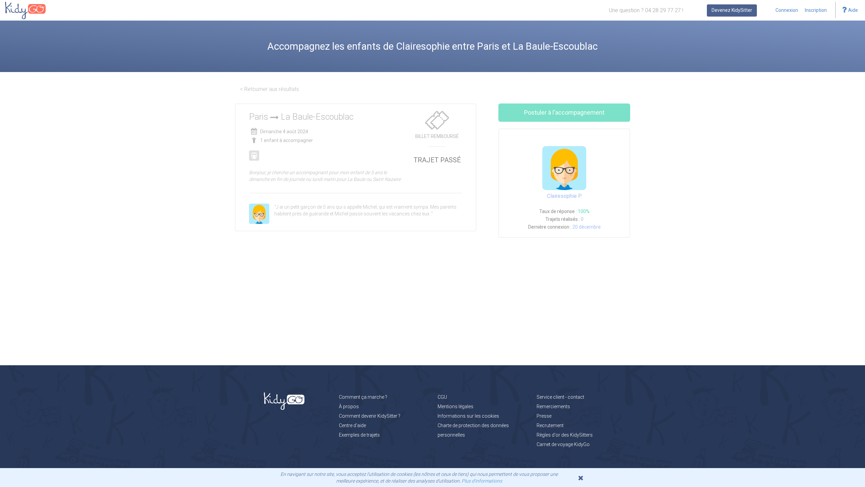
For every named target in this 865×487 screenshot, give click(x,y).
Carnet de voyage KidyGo (563, 444)
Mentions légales (455, 406)
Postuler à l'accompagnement (564, 112)
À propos (349, 406)
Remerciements (553, 406)
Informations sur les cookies (468, 416)
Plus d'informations (482, 481)
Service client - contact (560, 397)
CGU (442, 397)
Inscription (816, 10)
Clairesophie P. (564, 196)
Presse (544, 416)
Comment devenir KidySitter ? (369, 416)
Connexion (786, 10)
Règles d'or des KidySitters (565, 435)
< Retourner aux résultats (269, 89)
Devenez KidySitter (732, 10)
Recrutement (550, 425)
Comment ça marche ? (363, 397)
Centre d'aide (352, 425)
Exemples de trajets (359, 435)
